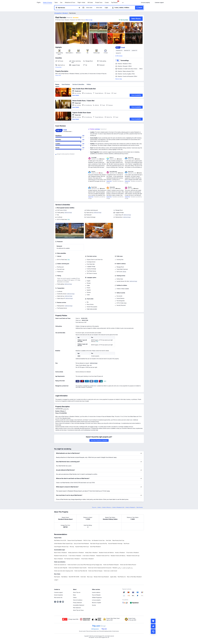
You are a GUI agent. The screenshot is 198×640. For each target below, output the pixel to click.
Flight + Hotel (81, 2)
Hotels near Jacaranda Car (60, 564)
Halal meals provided (92, 309)
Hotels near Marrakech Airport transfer (78, 567)
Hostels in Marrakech (120, 552)
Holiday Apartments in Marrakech (76, 552)
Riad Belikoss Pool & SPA (60, 540)
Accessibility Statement (78, 605)
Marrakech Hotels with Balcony (118, 555)
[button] (123, 2)
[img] (72, 33)
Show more (58, 75)
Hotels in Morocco (106, 507)
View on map (118, 79)
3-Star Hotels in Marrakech (132, 552)
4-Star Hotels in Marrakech (87, 558)
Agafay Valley (113, 576)
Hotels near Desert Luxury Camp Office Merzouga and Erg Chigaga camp (85, 564)
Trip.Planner (114, 2)
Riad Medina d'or (122, 576)
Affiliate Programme (97, 597)
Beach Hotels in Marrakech (60, 552)
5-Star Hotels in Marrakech (75, 555)
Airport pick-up (89, 212)
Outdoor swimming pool (92, 210)
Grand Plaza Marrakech (95, 546)
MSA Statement (77, 607)
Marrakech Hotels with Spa (133, 555)
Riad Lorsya (90, 576)
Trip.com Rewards (96, 595)
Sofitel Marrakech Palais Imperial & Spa (63, 543)
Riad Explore (57, 576)
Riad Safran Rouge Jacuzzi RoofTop (98, 543)
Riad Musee (126, 543)
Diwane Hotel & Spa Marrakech (74, 540)
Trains (56, 2)
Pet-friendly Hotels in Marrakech (72, 558)
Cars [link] (61, 2)
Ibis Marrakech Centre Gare (98, 540)
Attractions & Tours (70, 2)
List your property (96, 600)
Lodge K (56, 579)
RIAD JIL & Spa (87, 540)
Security (94, 605)
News (74, 595)
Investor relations (96, 592)
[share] (153, 626)
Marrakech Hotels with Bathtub (106, 552)
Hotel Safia (108, 540)
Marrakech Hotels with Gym (60, 555)
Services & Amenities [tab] (78, 84)
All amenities (58, 67)
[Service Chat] (153, 631)
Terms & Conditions (77, 600)
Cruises (107, 2)
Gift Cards (90, 2)
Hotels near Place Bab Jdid (80, 570)
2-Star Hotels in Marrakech (88, 555)
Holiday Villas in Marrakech (91, 552)
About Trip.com (76, 592)
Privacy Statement (77, 602)
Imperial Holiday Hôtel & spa (82, 546)
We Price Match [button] (124, 19)
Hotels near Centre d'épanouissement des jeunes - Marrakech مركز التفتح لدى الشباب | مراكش (110, 567)
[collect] (153, 621)
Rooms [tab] (57, 84)
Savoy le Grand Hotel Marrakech (81, 543)
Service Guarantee (58, 595)
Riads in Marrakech (58, 558)
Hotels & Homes (47, 2)
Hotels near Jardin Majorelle (60, 567)
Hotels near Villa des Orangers (95, 570)
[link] (145, 2)
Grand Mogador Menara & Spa (61, 546)
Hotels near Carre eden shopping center (63, 570)
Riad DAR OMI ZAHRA (74, 576)
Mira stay (72, 546)
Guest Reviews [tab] (66, 84)
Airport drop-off (119, 214)
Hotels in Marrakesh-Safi (118, 507)
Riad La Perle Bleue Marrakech (134, 576)
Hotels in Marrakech (130, 507)
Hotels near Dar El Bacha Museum (128, 564)
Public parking (60, 212)
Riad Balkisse (64, 576)
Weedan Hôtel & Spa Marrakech (101, 576)
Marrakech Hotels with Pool (102, 555)
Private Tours (98, 2)
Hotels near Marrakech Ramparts (111, 564)
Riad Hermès (60, 17)
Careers (75, 597)
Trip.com (94, 507)
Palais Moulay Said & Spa (118, 540)
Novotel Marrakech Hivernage (115, 543)
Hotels (99, 507)
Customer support (58, 592)
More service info (58, 597)
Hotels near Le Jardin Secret (110, 570)
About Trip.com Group (78, 610)
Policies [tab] (89, 84)
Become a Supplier (96, 602)
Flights (39, 2)
